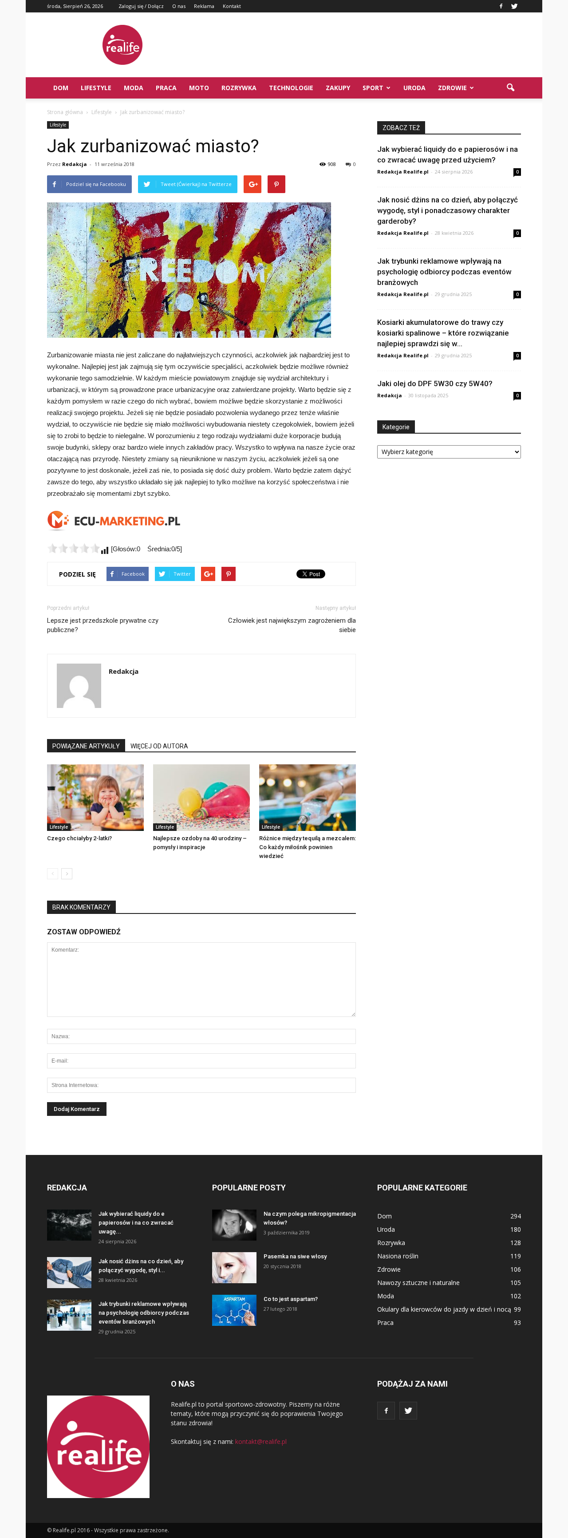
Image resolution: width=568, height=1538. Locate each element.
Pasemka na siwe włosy (295, 1256)
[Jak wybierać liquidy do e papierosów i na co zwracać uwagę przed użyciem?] (69, 1225)
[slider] (73, 548)
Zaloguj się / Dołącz (141, 6)
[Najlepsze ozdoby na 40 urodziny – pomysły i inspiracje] (201, 797)
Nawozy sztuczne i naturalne (418, 1282)
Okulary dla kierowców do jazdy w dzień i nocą (444, 1309)
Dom (60, 87)
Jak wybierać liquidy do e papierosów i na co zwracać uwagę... (136, 1222)
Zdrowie (452, 87)
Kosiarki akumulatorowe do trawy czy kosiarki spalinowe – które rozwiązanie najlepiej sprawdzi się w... (443, 333)
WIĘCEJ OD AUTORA (159, 746)
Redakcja (74, 164)
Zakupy (338, 87)
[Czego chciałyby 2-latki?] (95, 797)
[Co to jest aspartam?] (234, 1310)
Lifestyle (96, 87)
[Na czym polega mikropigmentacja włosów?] (234, 1225)
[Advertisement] (359, 45)
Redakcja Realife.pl (403, 171)
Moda (133, 87)
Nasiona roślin (397, 1256)
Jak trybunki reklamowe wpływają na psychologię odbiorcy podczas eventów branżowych (444, 272)
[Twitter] (514, 6)
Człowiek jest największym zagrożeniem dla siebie (292, 625)
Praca (166, 87)
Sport (373, 87)
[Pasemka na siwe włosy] (234, 1267)
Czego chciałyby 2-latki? (79, 838)
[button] (510, 88)
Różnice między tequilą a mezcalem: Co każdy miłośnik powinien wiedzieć (307, 847)
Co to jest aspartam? (291, 1299)
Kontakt (232, 6)
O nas (178, 6)
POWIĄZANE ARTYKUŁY (86, 746)
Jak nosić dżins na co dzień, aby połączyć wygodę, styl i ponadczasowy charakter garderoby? (447, 210)
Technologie (291, 87)
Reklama (204, 6)
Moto (199, 87)
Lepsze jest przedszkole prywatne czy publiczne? (102, 625)
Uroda (414, 87)
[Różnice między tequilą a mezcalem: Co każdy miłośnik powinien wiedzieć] (307, 797)
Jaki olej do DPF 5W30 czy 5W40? (435, 383)
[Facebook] (501, 6)
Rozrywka (238, 87)
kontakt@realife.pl (261, 1441)
